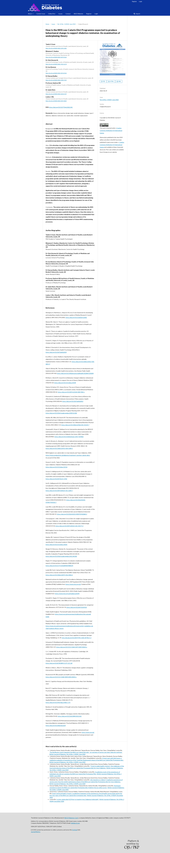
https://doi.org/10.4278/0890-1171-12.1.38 (59, 663)
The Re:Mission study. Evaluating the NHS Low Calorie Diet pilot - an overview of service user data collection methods (86, 752)
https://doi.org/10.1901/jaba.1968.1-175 (58, 702)
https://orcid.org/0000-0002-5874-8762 (56, 73)
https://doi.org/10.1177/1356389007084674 (59, 565)
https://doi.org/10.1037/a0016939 (56, 352)
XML (119, 81)
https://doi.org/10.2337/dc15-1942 (56, 479)
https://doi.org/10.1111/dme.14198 (65, 383)
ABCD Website (78, 14)
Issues (60, 14)
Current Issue (40, 14)
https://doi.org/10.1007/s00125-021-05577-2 (69, 526)
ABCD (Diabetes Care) (71, 818)
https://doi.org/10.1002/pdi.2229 (56, 725)
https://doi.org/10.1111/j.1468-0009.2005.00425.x (61, 677)
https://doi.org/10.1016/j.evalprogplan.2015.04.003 (61, 556)
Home (47, 24)
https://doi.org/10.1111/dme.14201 (56, 544)
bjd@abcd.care (75, 823)
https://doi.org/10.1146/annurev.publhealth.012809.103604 (75, 373)
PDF (104, 81)
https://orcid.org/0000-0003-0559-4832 (56, 101)
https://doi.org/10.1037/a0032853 (72, 401)
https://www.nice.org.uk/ (73, 584)
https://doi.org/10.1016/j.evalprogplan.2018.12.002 (61, 413)
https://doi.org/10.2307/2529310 (76, 607)
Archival (74, 830)
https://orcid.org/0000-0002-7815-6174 (56, 64)
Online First (51, 14)
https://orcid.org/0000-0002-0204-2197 (56, 94)
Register (88, 14)
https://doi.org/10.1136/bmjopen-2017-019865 (69, 436)
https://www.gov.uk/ (88, 732)
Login (96, 14)
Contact (68, 14)
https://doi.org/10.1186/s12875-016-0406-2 (59, 575)
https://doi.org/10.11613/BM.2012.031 (70, 716)
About (30, 14)
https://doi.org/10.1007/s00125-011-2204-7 (59, 490)
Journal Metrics (35, 832)
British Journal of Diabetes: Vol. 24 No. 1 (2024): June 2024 (67, 754)
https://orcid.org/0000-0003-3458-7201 (56, 80)
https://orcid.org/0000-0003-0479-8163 (56, 57)
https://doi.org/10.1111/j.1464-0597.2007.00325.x (71, 647)
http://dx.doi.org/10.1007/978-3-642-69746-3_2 (76, 638)
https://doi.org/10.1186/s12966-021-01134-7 (75, 425)
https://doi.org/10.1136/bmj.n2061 (76, 317)
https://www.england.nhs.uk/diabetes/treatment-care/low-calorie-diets (68, 455)
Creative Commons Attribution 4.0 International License (111, 130)
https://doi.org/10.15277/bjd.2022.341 (61, 107)
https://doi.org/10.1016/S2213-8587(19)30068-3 (72, 514)
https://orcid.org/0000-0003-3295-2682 (56, 48)
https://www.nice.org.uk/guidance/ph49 (67, 593)
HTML (112, 81)
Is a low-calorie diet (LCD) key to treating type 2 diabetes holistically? (77, 799)
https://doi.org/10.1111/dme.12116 (56, 467)
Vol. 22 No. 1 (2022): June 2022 (66, 24)
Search (138, 14)
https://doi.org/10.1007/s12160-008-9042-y (71, 392)
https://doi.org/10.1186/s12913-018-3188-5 (59, 448)
